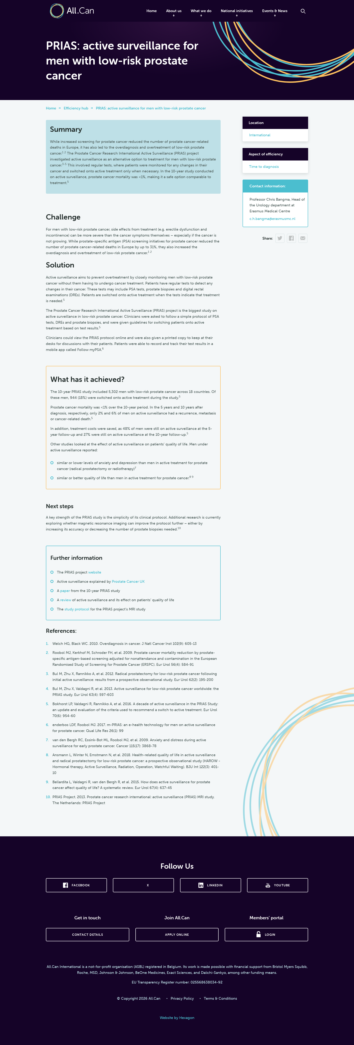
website (94, 572)
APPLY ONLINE (177, 935)
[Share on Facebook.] (291, 239)
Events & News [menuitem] (274, 10)
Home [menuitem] (151, 10)
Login (270, 935)
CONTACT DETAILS (87, 935)
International (259, 135)
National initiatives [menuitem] (237, 10)
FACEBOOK (81, 885)
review (65, 600)
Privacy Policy (182, 998)
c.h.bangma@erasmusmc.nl (272, 218)
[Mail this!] (302, 239)
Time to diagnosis (264, 166)
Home (51, 108)
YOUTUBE (282, 885)
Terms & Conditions (220, 998)
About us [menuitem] (174, 10)
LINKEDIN (215, 885)
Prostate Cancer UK (128, 581)
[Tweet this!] (279, 239)
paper (65, 590)
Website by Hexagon (177, 1017)
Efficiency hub (76, 108)
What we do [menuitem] (201, 10)
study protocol (77, 609)
